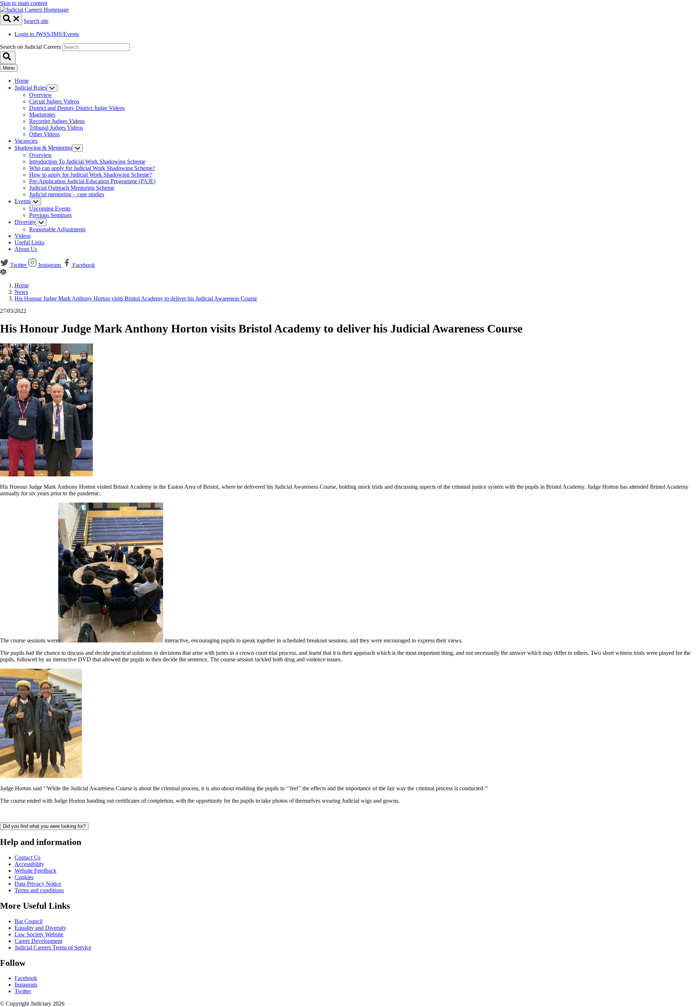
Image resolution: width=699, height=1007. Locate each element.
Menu (9, 68)
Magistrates (42, 114)
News (21, 292)
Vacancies (26, 141)
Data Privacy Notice (38, 884)
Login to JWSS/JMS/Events (47, 34)
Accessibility (29, 864)
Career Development (38, 941)
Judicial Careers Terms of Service (53, 947)
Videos (23, 236)
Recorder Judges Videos (57, 121)
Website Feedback (35, 871)
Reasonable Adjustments (57, 229)
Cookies (24, 877)
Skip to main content (23, 3)
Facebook (26, 978)
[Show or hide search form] (11, 19)
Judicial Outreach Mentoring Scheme (71, 188)
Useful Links (29, 242)
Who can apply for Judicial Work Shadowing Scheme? (92, 168)
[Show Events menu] (35, 201)
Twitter (23, 991)
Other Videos (44, 134)
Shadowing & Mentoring (43, 148)
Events (22, 201)
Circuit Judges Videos (54, 101)
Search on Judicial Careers (30, 47)
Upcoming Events (50, 208)
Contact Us (27, 857)
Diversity (25, 222)
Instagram (26, 985)
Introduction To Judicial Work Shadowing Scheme (87, 161)
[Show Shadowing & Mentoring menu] (77, 148)
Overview (40, 95)
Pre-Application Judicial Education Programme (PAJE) (92, 181)
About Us (26, 249)
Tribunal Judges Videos (56, 128)
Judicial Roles (31, 87)
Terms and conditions (39, 890)
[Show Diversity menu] (41, 222)
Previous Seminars (50, 215)
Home (22, 81)
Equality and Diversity (40, 928)
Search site (36, 21)
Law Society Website (39, 934)
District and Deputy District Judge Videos (77, 108)
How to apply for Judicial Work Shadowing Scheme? (90, 175)
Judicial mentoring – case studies (66, 194)
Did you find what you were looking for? (44, 826)
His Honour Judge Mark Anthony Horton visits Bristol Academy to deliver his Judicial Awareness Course (136, 298)
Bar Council (29, 921)
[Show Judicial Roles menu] (52, 88)
